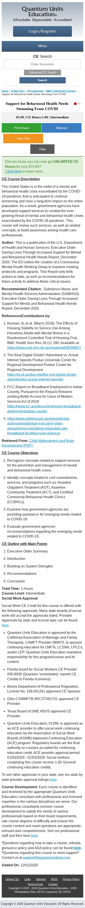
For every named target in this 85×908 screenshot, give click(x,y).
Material (61, 128)
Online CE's (18, 91)
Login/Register (42, 31)
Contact (53, 884)
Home (5, 91)
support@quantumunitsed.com (46, 857)
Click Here (13, 171)
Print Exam (21, 128)
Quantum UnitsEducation (42, 14)
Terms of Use (35, 884)
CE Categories (35, 91)
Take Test (23, 138)
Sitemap (41, 879)
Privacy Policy (71, 879)
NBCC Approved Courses (60, 91)
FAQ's (54, 879)
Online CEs (12, 879)
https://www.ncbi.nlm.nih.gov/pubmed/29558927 (44, 347)
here (5, 625)
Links (27, 879)
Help (42, 149)
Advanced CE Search (42, 72)
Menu (42, 46)
